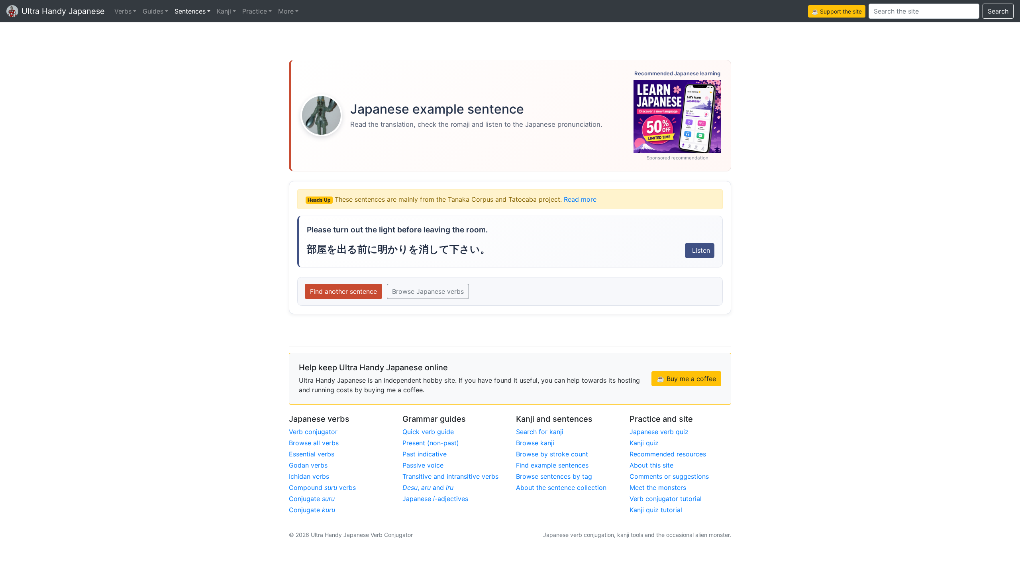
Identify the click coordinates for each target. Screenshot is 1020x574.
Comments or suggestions (669, 476)
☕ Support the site (837, 11)
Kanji (224, 11)
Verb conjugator (313, 432)
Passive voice (422, 465)
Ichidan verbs (309, 476)
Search (998, 11)
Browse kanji (535, 443)
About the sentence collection (561, 487)
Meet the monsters (658, 487)
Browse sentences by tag (554, 476)
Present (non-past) (430, 443)
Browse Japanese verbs (428, 291)
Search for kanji (539, 432)
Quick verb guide (428, 432)
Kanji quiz (644, 443)
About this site (651, 465)
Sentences (190, 11)
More (286, 11)
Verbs (122, 11)
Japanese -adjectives (435, 499)
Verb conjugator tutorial (666, 499)
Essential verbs (311, 454)
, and (427, 487)
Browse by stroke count (552, 454)
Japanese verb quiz (659, 432)
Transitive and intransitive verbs (450, 476)
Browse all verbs (314, 443)
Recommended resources (668, 454)
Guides (153, 11)
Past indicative (424, 454)
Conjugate (312, 499)
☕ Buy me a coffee (686, 379)
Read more (580, 199)
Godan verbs (308, 465)
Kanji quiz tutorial (656, 510)
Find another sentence (343, 291)
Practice (254, 11)
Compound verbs (322, 487)
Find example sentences (552, 465)
